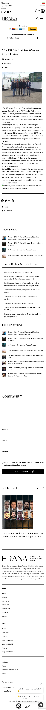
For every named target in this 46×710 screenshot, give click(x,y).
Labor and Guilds (7, 644)
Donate (33, 29)
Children (4, 629)
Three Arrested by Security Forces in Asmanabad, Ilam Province (25, 369)
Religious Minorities (8, 652)
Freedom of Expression (10, 670)
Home (4, 593)
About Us (5, 612)
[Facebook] (2, 201)
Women (4, 666)
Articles (4, 597)
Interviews (5, 601)
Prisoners (5, 648)
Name (5, 430)
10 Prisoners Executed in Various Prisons (22, 250)
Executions (5, 633)
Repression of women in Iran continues (18, 272)
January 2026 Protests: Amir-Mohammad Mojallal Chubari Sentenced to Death (25, 375)
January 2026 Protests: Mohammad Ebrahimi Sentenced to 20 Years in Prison (23, 238)
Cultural (4, 636)
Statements (5, 605)
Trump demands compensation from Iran (18, 303)
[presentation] (38, 488)
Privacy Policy (7, 691)
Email (4, 441)
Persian (42, 6)
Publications (6, 608)
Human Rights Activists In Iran (20, 263)
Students (5, 662)
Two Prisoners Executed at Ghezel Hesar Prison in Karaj (25, 357)
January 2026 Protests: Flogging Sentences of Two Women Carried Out (26, 363)
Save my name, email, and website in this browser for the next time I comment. (24, 463)
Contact (4, 616)
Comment (12, 396)
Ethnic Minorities (7, 640)
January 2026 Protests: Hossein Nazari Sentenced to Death (25, 244)
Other (4, 673)
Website (5, 451)
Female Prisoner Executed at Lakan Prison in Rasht (25, 255)
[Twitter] (5, 201)
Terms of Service (8, 687)
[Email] (9, 201)
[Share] (12, 201)
